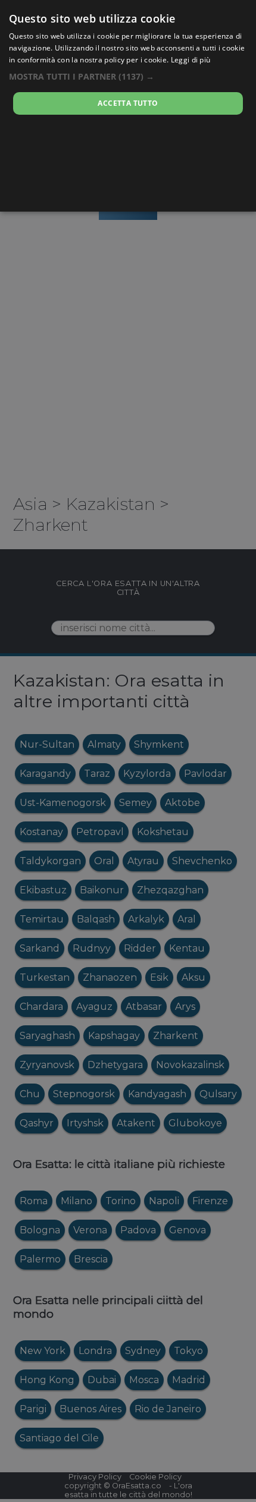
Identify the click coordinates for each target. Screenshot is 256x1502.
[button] (128, 76)
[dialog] (128, 106)
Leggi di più (191, 60)
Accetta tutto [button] (128, 103)
